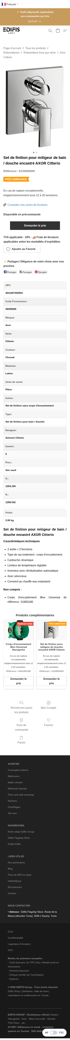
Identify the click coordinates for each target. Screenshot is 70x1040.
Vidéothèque (14, 881)
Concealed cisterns (18, 770)
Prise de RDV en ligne (19, 874)
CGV (10, 950)
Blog (10, 868)
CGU (10, 931)
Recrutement (15, 887)
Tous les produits (35, 48)
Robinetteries (11, 52)
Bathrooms (14, 776)
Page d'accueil (12, 48)
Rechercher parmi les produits (21, 710)
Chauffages (14, 807)
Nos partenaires (16, 862)
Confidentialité (15, 937)
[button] (12, 31)
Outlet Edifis (14, 844)
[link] (35, 21)
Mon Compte (48, 707)
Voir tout (12, 813)
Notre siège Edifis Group (21, 831)
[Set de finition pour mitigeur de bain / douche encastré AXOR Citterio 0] (35, 106)
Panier (21, 742)
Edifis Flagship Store (19, 837)
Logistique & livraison (19, 944)
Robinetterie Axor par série (40, 52)
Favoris (48, 725)
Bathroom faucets (17, 788)
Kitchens (12, 800)
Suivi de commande (21, 727)
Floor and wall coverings (21, 794)
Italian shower (15, 782)
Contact (12, 893)
